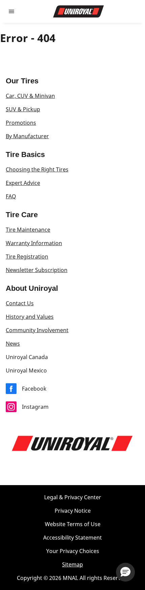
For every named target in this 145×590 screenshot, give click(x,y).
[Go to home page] (78, 11)
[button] (125, 572)
